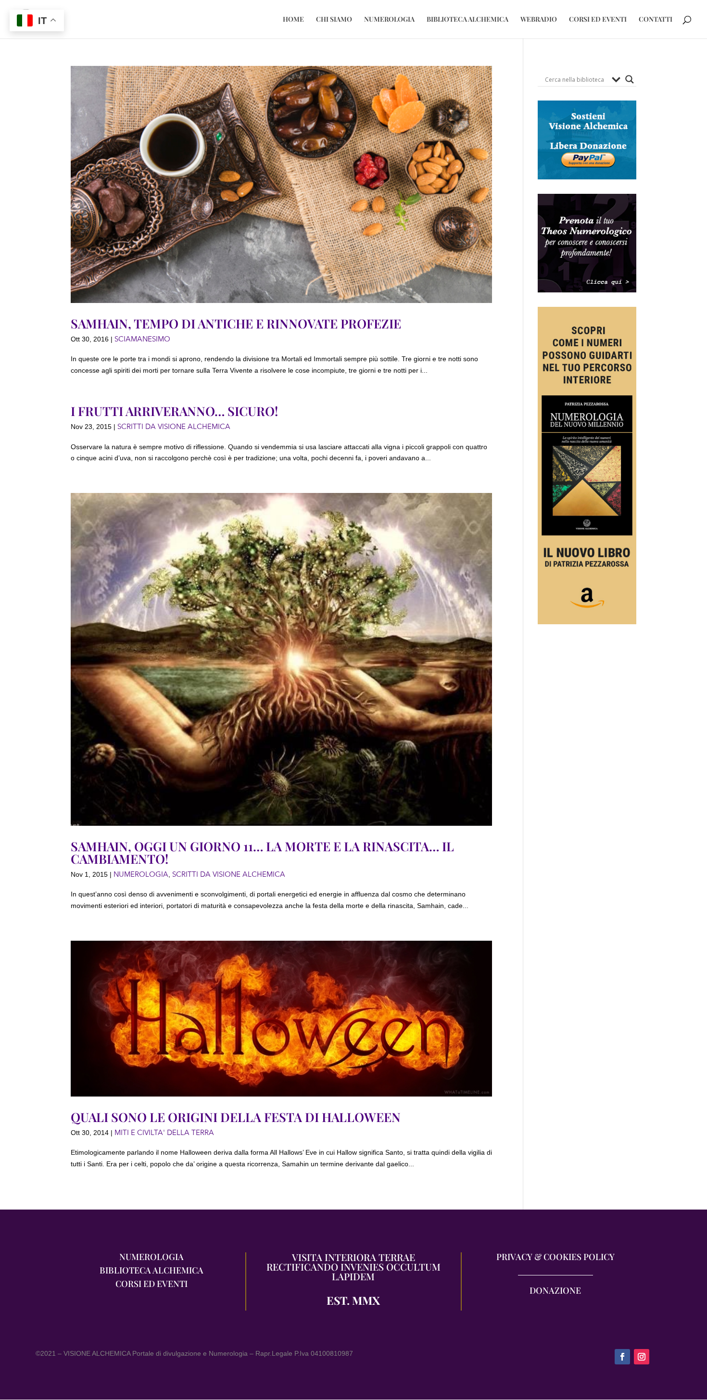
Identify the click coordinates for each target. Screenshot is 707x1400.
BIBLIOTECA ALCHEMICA (467, 20)
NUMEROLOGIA (389, 20)
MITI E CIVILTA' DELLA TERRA (164, 1132)
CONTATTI (655, 20)
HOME (293, 20)
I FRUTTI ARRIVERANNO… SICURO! (174, 411)
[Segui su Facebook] (622, 1356)
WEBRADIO (538, 20)
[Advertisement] (587, 815)
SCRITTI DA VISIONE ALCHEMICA (173, 426)
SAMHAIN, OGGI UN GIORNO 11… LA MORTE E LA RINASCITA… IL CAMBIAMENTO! (262, 852)
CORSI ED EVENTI (598, 20)
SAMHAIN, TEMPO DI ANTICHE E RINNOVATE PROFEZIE (236, 323)
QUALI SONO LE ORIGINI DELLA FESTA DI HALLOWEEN (236, 1117)
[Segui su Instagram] (641, 1356)
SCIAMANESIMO (142, 339)
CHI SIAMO (334, 20)
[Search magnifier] (629, 79)
